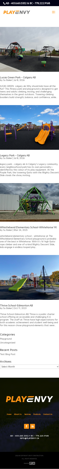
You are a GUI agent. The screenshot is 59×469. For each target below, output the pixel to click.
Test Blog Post (7, 354)
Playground (6, 338)
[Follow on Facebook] (26, 426)
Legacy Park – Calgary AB (15, 155)
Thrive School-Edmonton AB (16, 305)
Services (27, 414)
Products (37, 414)
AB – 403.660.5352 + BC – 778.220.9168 (29, 436)
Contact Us (47, 414)
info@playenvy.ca (29, 438)
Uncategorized (7, 342)
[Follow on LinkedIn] (32, 426)
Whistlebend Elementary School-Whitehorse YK (28, 227)
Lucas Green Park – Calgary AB (18, 77)
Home (9, 414)
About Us (17, 414)
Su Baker (7, 80)
